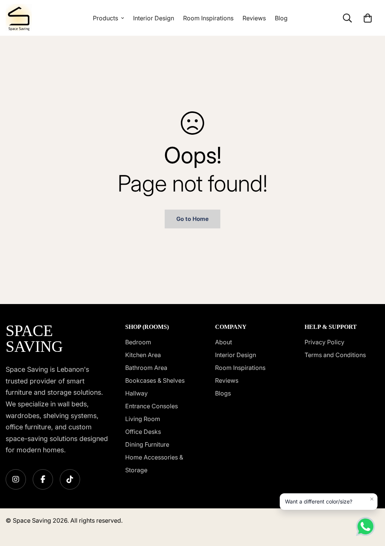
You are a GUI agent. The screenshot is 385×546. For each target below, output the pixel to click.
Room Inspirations (208, 18)
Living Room (142, 419)
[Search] (347, 18)
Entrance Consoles (151, 406)
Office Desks (143, 431)
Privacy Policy (324, 342)
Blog (281, 18)
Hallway (136, 393)
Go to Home (192, 218)
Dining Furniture (147, 444)
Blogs (223, 393)
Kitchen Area (143, 355)
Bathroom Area (146, 367)
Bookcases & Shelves (155, 380)
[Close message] (372, 499)
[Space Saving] (19, 18)
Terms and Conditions (335, 355)
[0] (367, 18)
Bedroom (138, 342)
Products (105, 18)
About (223, 342)
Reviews (254, 18)
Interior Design (153, 18)
